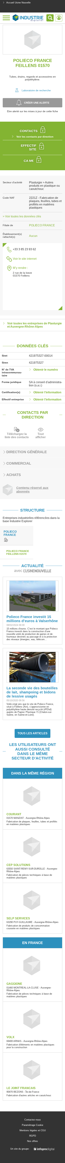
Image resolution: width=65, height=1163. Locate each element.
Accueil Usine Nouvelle (18, 2)
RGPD (32, 1136)
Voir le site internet (24, 258)
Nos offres (32, 1141)
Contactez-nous (32, 1120)
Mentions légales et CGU (33, 1130)
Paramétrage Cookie (32, 1125)
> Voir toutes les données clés (22, 216)
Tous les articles (32, 733)
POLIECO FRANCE (42, 225)
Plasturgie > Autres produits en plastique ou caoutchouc (44, 186)
